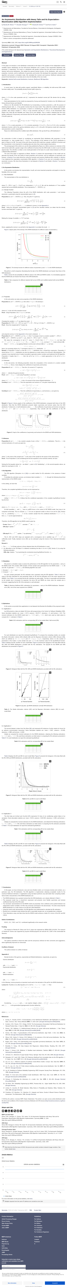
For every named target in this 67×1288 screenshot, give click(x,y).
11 (59, 560)
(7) (64, 350)
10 (26, 506)
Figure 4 (20, 706)
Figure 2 (10, 429)
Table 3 (20, 676)
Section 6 (42, 161)
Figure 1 (6, 229)
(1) (64, 120)
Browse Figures (19, 55)
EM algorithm (44, 79)
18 (18, 1044)
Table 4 (4, 702)
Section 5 (42, 159)
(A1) (64, 1046)
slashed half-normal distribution (18, 79)
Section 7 (56, 161)
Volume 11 (18, 6)
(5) (64, 306)
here (14, 1208)
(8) (64, 377)
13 (7, 671)
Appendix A (45, 205)
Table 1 (6, 274)
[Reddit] (18, 1171)
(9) (64, 474)
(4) (64, 201)
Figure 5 (37, 815)
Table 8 (6, 903)
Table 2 (57, 634)
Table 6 (6, 815)
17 (29, 875)
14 (29, 696)
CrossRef (53, 1081)
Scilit (58, 1081)
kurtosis (30, 79)
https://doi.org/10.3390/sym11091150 (29, 42)
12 (50, 606)
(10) (64, 481)
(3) (64, 181)
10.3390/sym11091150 (34, 6)
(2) (64, 134)
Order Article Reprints (55, 12)
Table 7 (5, 885)
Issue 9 (25, 6)
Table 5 (4, 797)
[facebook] (12, 1171)
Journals (5, 6)
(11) (64, 549)
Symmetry (11, 6)
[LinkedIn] (9, 1171)
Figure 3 (35, 702)
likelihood (37, 79)
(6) (64, 316)
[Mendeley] (21, 1171)
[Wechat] (15, 1171)
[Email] (3, 1171)
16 (30, 788)
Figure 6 (37, 903)
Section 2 (34, 153)
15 (63, 696)
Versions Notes (31, 55)
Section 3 (11, 157)
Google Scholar (44, 1081)
